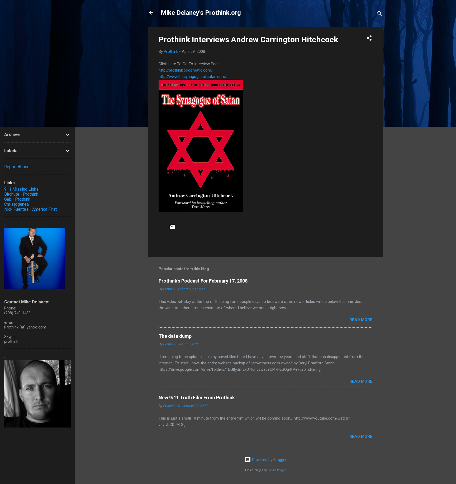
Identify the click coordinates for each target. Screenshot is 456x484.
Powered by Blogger (269, 459)
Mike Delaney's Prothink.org (201, 12)
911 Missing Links (21, 189)
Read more (360, 319)
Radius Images (277, 470)
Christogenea (16, 204)
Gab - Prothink (17, 199)
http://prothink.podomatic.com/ (186, 70)
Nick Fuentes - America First (30, 209)
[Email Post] (172, 228)
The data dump (175, 336)
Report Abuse (17, 166)
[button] (369, 39)
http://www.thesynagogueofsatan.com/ (193, 76)
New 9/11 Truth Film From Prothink (197, 397)
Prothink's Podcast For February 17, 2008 (203, 281)
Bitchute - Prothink (21, 194)
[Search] (380, 14)
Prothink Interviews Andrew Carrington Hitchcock (248, 39)
